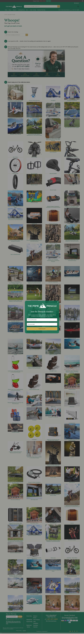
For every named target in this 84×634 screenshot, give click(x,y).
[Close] (57, 302)
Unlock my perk (42, 328)
